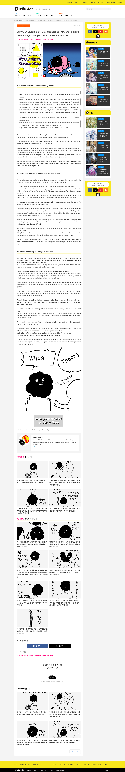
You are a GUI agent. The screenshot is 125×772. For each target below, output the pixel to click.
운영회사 (29, 770)
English (69, 2)
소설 (29, 15)
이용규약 (36, 770)
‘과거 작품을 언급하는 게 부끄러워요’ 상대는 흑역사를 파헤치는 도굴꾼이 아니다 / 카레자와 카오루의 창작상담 (32, 544)
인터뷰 (60, 15)
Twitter (35, 448)
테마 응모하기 (37, 764)
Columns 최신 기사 (24, 689)
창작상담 (38, 39)
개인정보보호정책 (60, 770)
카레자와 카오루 (23, 39)
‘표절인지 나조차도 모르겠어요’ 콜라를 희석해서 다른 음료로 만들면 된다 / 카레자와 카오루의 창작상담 (32, 603)
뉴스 (72, 15)
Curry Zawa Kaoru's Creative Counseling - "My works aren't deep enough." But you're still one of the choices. (52, 20)
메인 (15, 20)
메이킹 (46, 15)
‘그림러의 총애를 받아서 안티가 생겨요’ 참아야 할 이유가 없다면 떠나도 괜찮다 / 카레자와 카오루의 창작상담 (64, 544)
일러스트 (17, 15)
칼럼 (66, 15)
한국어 (93, 2)
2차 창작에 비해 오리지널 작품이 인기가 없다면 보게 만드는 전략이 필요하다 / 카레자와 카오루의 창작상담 (32, 631)
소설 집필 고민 (48, 39)
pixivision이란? (25, 764)
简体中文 (77, 2)
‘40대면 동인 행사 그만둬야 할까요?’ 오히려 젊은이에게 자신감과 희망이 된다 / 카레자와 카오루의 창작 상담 (64, 572)
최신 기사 (25, 457)
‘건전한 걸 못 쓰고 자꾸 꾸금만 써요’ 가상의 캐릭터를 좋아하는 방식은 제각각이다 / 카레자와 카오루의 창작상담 (32, 511)
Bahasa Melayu (110, 2)
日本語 (120, 2)
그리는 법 (38, 15)
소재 (52, 15)
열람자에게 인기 (27, 519)
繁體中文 (85, 2)
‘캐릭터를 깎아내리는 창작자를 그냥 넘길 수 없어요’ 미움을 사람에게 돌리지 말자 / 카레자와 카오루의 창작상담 (65, 483)
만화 (24, 15)
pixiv (34, 446)
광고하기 (50, 770)
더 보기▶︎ (75, 751)
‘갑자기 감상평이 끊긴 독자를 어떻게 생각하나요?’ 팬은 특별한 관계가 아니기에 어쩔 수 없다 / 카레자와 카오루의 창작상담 (64, 603)
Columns (21, 20)
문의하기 (43, 770)
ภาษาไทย (100, 2)
